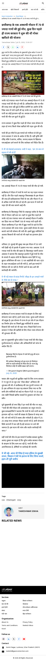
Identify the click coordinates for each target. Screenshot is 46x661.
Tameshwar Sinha (8, 42)
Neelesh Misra (28, 625)
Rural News (19, 16)
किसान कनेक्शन (27, 601)
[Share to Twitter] (8, 47)
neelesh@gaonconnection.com (17, 651)
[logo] (23, 3)
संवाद (3, 611)
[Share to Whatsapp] (13, 47)
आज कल (5, 10)
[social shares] (3, 639)
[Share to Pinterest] (22, 47)
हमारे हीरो (25, 10)
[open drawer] (3, 3)
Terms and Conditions (10, 625)
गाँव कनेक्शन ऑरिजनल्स (30, 607)
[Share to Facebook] (3, 47)
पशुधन (3, 601)
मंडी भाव (4, 614)
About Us (5, 622)
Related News (12, 521)
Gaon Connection (7, 16)
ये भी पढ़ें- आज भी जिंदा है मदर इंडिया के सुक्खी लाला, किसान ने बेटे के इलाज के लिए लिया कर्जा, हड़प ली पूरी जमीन (23, 456)
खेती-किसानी (15, 10)
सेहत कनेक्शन (27, 614)
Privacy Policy (27, 622)
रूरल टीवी (26, 611)
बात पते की (34, 10)
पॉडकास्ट (25, 604)
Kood (4, 629)
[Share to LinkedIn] (17, 47)
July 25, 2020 (11, 373)
